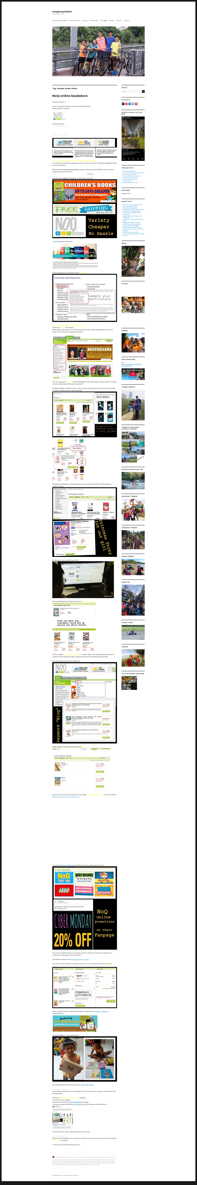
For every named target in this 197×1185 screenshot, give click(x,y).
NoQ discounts (89, 1161)
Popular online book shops (109, 1163)
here (91, 174)
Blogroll (118, 20)
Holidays (84, 20)
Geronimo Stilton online (64, 1161)
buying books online (80, 1159)
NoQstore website (87, 1163)
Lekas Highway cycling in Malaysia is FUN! (133, 209)
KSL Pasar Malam (127, 181)
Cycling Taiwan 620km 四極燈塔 (131, 225)
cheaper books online (90, 1159)
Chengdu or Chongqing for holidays (132, 211)
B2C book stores (82, 1157)
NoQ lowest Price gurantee (108, 1161)
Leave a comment (94, 1164)
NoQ (89, 106)
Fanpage (72, 865)
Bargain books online (92, 1157)
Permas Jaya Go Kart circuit (130, 174)
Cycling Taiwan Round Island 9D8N (132, 224)
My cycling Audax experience (130, 208)
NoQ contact (81, 1161)
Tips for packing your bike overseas (132, 227)
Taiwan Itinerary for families (130, 177)
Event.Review (94, 20)
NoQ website (70, 1163)
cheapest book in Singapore (104, 1159)
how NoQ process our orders (80, 959)
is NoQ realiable (74, 1161)
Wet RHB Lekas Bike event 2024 (131, 232)
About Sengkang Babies (59, 20)
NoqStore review (78, 1163)
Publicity (111, 20)
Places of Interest (74, 20)
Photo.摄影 (103, 20)
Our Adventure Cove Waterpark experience (134, 172)
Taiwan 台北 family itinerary (130, 179)
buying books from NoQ (68, 1159)
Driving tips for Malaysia (129, 171)
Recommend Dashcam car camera (131, 176)
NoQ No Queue (56, 1163)
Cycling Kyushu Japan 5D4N (130, 206)
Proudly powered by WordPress (71, 1175)
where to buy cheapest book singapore (79, 1164)
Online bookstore (97, 1163)
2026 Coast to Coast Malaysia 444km (132, 204)
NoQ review (64, 1163)
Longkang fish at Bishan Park (130, 182)
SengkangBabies (78, 1102)
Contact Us (127, 20)
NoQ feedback (97, 1161)
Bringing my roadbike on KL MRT (131, 222)
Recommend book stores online (60, 1164)
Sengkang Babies (62, 11)
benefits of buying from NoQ (105, 1157)
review (75, 1157)
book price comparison (101, 1011)
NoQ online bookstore (69, 96)
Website (64, 865)
